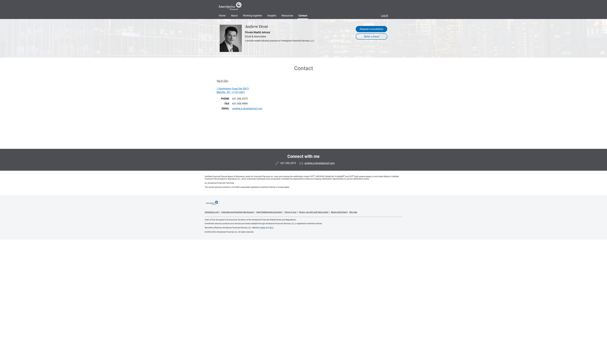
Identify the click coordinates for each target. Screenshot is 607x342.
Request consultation (371, 29)
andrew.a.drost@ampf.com (319, 163)
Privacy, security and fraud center (313, 212)
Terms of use (290, 212)
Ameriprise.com (212, 212)
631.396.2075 (240, 98)
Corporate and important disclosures (237, 212)
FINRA (262, 228)
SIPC (271, 228)
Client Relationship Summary (269, 212)
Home (222, 15)
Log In (384, 15)
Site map (353, 212)
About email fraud (339, 212)
